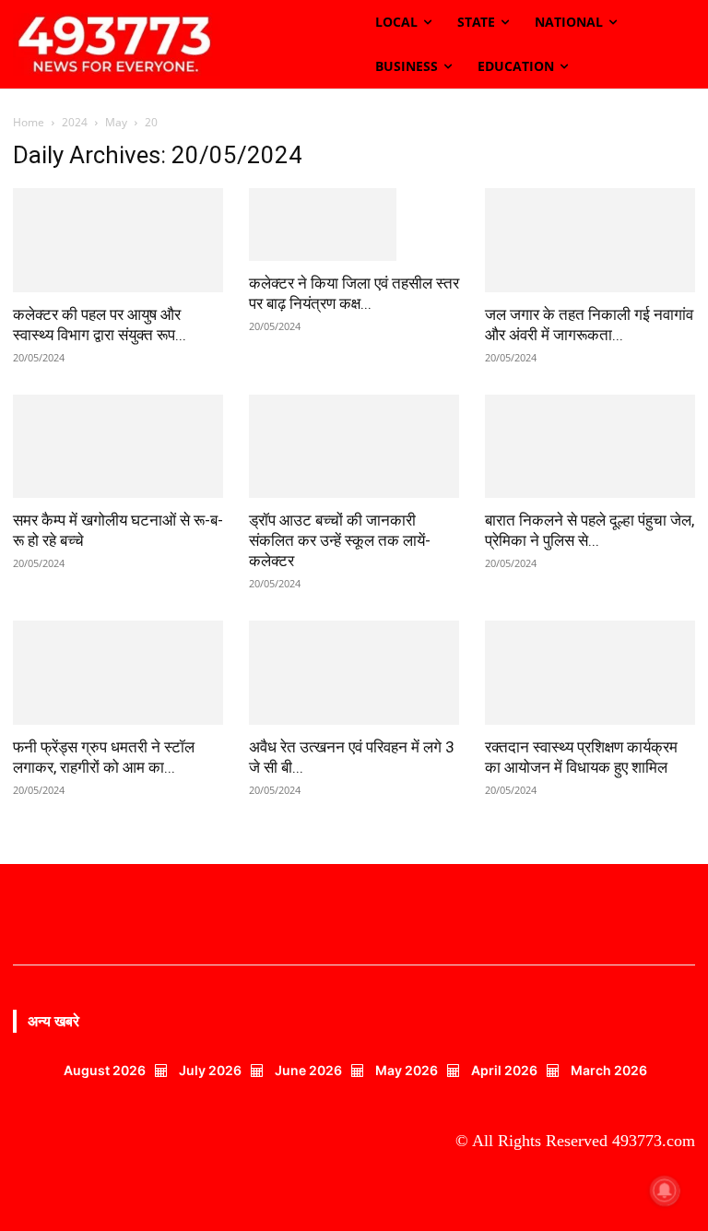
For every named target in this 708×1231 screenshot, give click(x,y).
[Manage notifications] (664, 1190)
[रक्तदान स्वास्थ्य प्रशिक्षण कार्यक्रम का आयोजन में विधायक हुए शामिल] (590, 717)
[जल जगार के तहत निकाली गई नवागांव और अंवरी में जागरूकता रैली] (590, 240)
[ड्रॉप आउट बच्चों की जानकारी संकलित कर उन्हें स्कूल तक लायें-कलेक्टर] (354, 490)
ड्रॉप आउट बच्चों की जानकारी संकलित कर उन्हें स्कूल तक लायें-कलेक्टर (340, 584)
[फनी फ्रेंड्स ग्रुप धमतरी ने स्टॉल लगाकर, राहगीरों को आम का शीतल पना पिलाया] (118, 717)
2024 (75, 122)
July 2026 (210, 1113)
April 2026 (504, 1113)
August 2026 (105, 1113)
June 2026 (308, 1113)
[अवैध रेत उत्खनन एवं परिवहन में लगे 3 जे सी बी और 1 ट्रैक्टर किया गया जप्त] (354, 717)
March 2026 (609, 1113)
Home (28, 122)
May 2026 (406, 1113)
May (116, 122)
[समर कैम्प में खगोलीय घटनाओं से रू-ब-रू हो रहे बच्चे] (118, 490)
